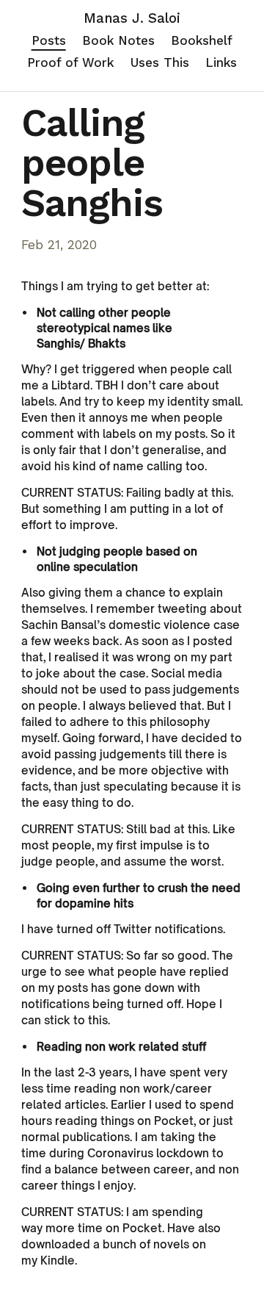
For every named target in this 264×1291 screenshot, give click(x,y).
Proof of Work (70, 62)
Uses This (160, 62)
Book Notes (118, 40)
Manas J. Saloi (132, 18)
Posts (49, 40)
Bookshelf (201, 40)
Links (221, 62)
